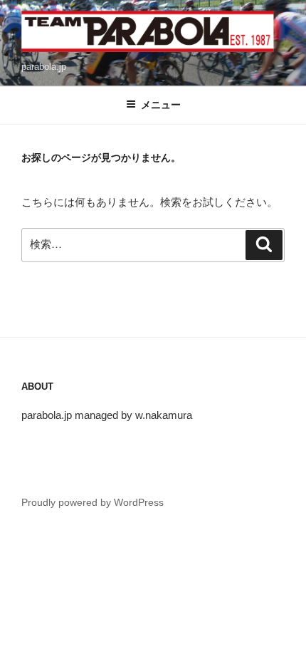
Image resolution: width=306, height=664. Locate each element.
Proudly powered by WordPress (92, 502)
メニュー (161, 104)
